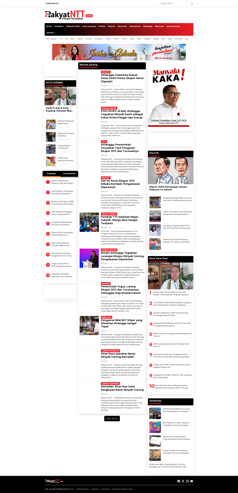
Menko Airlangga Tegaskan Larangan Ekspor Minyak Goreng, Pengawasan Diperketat (122, 256)
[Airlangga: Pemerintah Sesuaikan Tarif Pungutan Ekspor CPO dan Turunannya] (129, 172)
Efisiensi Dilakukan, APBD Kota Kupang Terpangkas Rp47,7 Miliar (66, 122)
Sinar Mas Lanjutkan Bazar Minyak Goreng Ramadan (118, 355)
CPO (104, 142)
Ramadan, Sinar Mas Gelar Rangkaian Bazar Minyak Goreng (122, 388)
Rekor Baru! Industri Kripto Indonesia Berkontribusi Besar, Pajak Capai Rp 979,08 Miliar (176, 437)
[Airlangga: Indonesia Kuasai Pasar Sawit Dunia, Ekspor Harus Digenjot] (106, 102)
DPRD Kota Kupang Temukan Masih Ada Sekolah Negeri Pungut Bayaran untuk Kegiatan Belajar (66, 159)
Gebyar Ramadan (110, 351)
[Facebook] (179, 481)
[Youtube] (191, 481)
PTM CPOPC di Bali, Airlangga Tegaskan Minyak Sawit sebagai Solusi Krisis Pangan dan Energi (122, 114)
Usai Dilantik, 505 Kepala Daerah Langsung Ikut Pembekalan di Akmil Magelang (62, 192)
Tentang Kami (83, 489)
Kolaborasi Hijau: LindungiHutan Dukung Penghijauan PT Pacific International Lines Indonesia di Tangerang (167, 465)
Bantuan (106, 317)
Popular (51, 173)
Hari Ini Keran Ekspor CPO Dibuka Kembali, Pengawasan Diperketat (120, 184)
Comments (69, 173)
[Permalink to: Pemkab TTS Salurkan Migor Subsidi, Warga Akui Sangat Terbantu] (89, 222)
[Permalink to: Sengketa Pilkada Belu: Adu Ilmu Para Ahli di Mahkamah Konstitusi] (155, 202)
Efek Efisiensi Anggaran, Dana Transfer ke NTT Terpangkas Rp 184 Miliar (62, 213)
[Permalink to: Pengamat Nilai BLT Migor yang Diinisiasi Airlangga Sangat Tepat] (89, 325)
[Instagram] (187, 481)
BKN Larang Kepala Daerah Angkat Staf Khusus (60, 244)
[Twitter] (183, 481)
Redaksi (95, 489)
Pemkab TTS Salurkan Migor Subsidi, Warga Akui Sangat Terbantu (119, 220)
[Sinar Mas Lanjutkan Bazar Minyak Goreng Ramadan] (111, 377)
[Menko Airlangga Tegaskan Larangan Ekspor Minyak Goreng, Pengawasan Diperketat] (135, 277)
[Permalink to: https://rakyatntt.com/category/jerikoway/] (192, 400)
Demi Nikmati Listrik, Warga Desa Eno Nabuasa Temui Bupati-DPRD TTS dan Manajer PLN (171, 386)
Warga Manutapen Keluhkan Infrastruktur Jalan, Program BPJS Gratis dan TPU (66, 134)
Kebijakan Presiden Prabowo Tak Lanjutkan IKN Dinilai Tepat (62, 275)
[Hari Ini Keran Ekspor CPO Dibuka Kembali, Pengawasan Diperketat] (122, 208)
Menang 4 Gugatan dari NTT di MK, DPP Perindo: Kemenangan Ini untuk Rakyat (177, 226)
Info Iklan (105, 489)
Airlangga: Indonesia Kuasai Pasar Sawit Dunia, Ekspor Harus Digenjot (122, 78)
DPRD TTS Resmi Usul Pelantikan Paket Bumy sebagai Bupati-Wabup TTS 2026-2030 (177, 213)
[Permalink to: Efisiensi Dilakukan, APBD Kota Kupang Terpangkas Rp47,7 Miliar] (51, 124)
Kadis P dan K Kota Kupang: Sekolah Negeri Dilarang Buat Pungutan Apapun (60, 109)
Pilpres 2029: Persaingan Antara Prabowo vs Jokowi (62, 233)
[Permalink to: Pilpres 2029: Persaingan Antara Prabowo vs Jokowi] (170, 170)
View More (112, 418)
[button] (190, 3)
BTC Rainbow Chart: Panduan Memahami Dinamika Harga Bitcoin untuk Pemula (176, 424)
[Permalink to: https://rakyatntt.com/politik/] (192, 152)
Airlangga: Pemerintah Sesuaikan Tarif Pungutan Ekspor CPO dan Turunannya (120, 148)
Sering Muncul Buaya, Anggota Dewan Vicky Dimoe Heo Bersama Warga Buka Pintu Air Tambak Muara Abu (61, 254)
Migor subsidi (109, 214)
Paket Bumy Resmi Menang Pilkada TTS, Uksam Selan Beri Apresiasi (176, 240)
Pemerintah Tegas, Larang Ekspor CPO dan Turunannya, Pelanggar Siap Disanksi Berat (121, 290)
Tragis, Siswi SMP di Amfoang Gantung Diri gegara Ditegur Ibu (61, 264)
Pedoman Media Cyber (122, 489)
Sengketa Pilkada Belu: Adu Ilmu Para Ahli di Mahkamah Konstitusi (62, 223)
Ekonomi (104, 86)
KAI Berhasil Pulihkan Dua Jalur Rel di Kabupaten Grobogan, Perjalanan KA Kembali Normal (176, 410)
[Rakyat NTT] (69, 15)
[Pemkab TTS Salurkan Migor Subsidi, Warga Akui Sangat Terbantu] (125, 244)
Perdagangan (109, 108)
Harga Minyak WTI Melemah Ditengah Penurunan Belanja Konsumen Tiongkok (176, 451)
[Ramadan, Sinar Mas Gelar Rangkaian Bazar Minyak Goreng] (109, 410)
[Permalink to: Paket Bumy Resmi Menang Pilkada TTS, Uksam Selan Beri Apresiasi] (155, 244)
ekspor (105, 72)
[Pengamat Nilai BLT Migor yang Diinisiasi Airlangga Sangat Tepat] (140, 345)
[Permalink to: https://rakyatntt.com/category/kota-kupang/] (75, 82)
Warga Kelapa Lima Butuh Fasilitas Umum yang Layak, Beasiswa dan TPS (66, 147)
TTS (109, 227)
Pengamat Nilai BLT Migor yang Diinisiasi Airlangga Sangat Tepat (121, 323)
